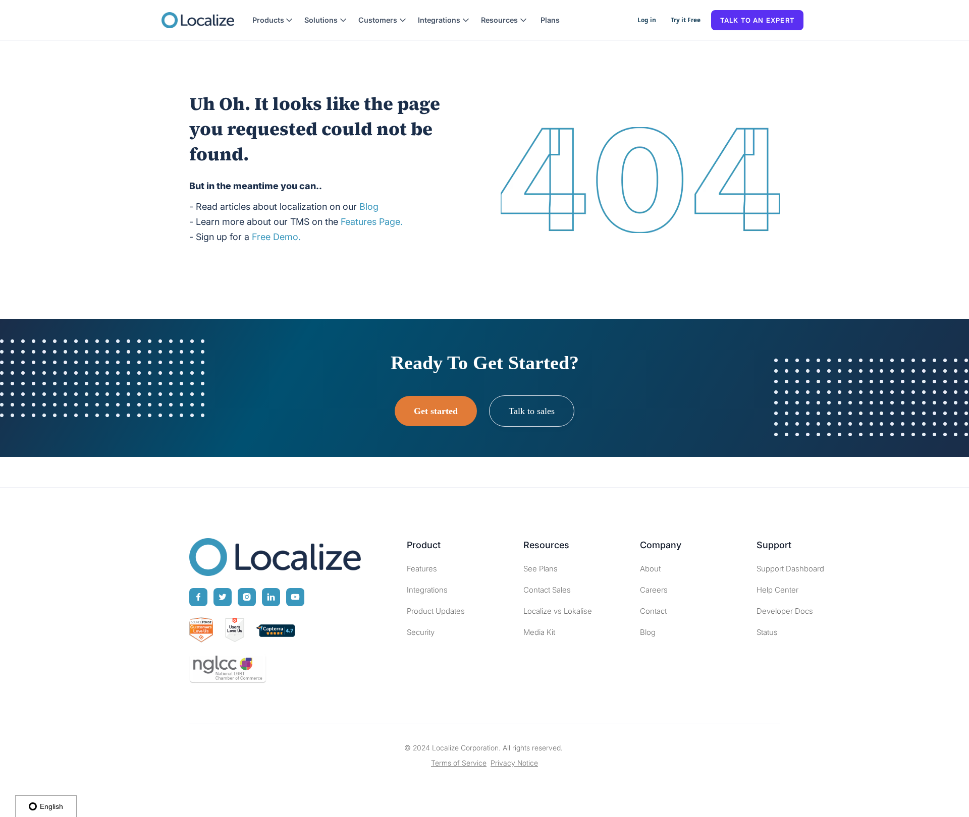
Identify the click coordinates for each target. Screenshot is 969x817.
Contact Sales (547, 590)
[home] (198, 20)
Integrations (427, 590)
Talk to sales (532, 411)
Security (421, 632)
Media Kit (539, 632)
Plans (550, 20)
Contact (653, 611)
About (650, 568)
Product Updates (436, 611)
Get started (436, 411)
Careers (654, 590)
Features (422, 568)
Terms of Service (459, 762)
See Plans (540, 568)
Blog (648, 632)
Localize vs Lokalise (557, 611)
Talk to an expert (757, 20)
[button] (272, 20)
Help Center (777, 590)
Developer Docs (785, 611)
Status (767, 632)
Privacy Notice (514, 762)
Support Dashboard (790, 568)
